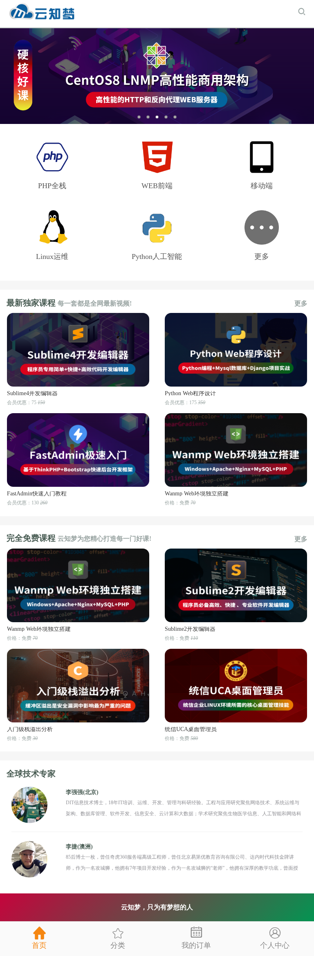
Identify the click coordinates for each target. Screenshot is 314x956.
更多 (300, 303)
